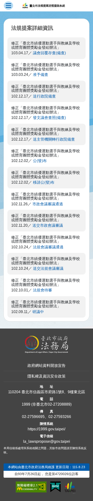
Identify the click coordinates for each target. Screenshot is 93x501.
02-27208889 (59, 404)
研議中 (38, 312)
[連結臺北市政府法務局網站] (46, 344)
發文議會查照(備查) (49, 118)
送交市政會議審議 (47, 225)
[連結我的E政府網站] (55, 486)
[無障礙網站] (31, 486)
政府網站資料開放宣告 (46, 365)
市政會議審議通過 (47, 204)
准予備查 (40, 75)
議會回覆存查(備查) (49, 53)
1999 (26, 404)
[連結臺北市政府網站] (69, 487)
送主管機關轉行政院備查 (54, 139)
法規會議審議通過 (48, 247)
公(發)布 (40, 161)
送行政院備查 (44, 96)
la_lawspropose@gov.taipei (46, 441)
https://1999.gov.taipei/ (46, 429)
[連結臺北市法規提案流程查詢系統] (43, 6)
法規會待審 (42, 290)
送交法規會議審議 (48, 268)
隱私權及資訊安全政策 (46, 376)
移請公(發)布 (43, 182)
